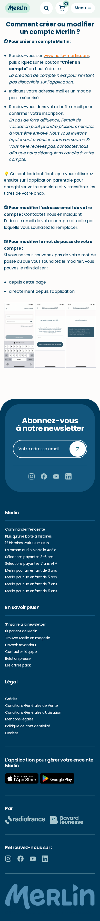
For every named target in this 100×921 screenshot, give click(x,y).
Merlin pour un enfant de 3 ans (31, 570)
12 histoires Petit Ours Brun (27, 543)
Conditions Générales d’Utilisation (33, 712)
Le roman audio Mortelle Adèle (30, 549)
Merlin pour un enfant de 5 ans (31, 577)
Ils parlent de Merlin (21, 631)
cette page (34, 282)
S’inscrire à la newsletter (25, 624)
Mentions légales (19, 719)
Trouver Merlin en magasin (27, 638)
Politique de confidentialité (27, 726)
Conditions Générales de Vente (31, 705)
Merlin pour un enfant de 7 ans (31, 584)
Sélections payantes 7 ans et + (31, 563)
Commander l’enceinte (25, 529)
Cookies (11, 733)
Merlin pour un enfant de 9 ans (31, 591)
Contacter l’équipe (21, 651)
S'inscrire (77, 448)
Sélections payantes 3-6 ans (29, 556)
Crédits (11, 698)
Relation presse (18, 658)
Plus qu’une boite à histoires (28, 536)
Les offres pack (18, 665)
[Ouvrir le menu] (83, 8)
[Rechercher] (46, 8)
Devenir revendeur (20, 644)
